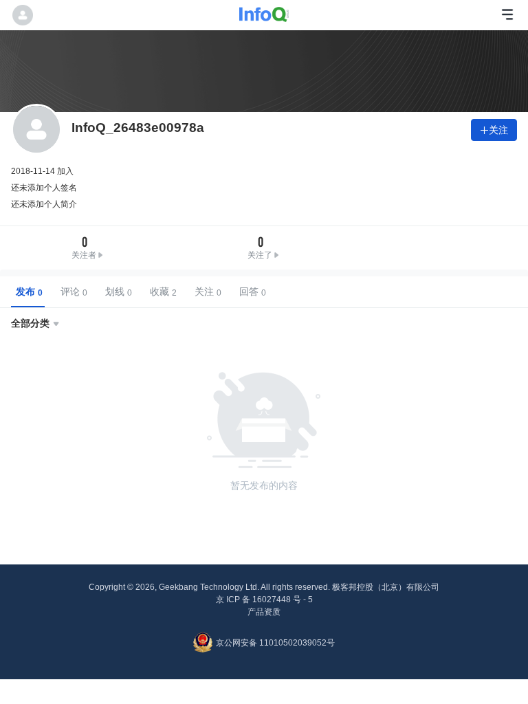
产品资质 (264, 612)
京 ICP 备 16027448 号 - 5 (264, 599)
